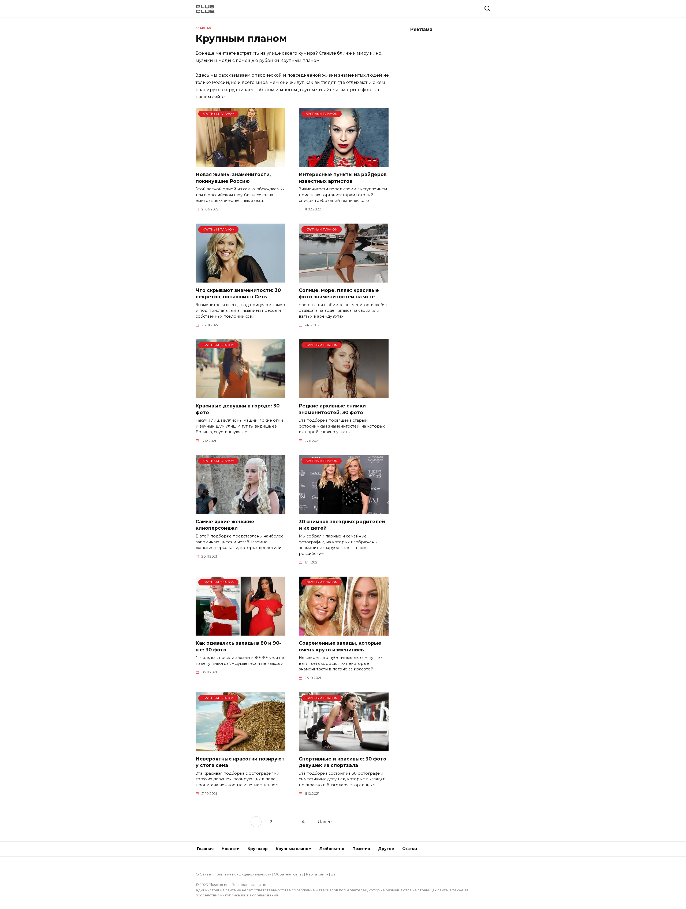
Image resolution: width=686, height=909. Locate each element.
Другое (386, 848)
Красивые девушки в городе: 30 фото (237, 409)
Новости (231, 848)
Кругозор (258, 848)
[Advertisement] (450, 118)
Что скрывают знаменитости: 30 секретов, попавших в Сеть (238, 293)
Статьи (409, 848)
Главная (205, 848)
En (333, 874)
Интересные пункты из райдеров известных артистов (343, 178)
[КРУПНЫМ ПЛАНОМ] (240, 163)
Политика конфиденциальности (242, 874)
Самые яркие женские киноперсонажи (225, 525)
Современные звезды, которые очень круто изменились (340, 646)
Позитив (361, 848)
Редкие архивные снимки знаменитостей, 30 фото (332, 409)
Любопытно (331, 848)
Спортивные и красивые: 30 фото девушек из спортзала (342, 762)
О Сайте (203, 874)
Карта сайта (317, 874)
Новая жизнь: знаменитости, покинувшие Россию (233, 178)
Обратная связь (288, 874)
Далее (325, 821)
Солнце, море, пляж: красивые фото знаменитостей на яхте (339, 293)
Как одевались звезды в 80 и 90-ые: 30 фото (238, 646)
